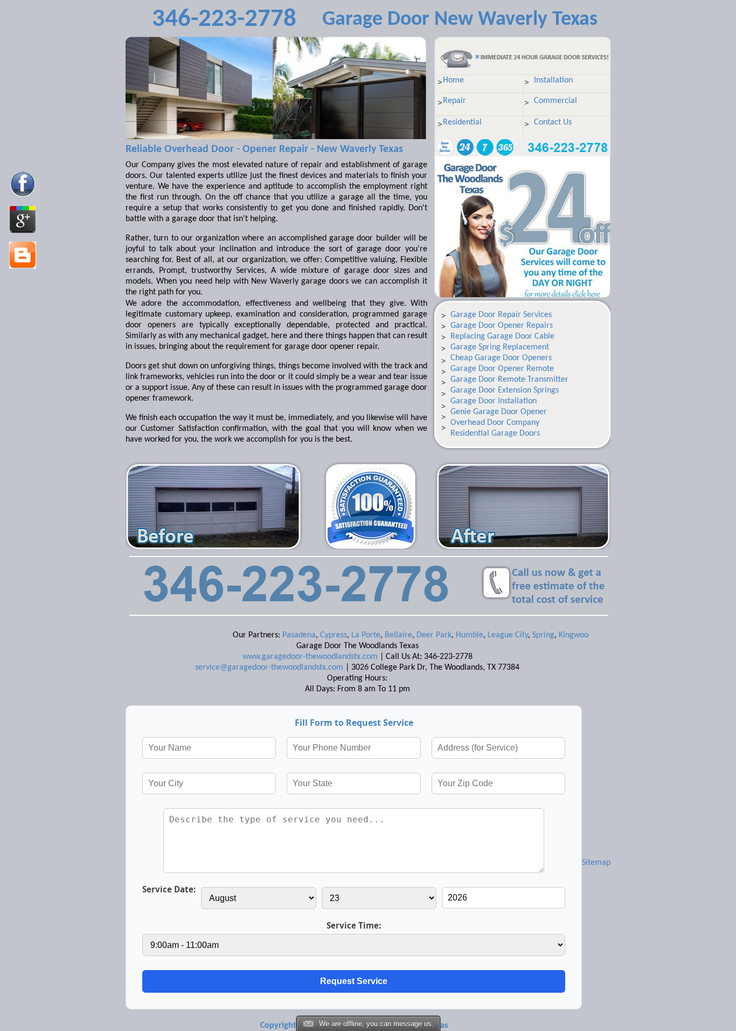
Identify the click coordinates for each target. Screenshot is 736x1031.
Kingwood (554, 635)
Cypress (311, 635)
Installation (553, 80)
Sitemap (596, 862)
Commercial (555, 101)
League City (486, 635)
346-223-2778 (224, 19)
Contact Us (553, 122)
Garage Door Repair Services (501, 315)
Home (453, 80)
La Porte (344, 635)
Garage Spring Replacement (499, 347)
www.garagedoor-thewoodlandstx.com (310, 656)
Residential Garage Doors (495, 433)
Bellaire (377, 635)
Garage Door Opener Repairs (501, 325)
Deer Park (412, 635)
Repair (454, 101)
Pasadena (277, 635)
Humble (448, 635)
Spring (522, 635)
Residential (462, 122)
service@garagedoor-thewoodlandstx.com (269, 667)
